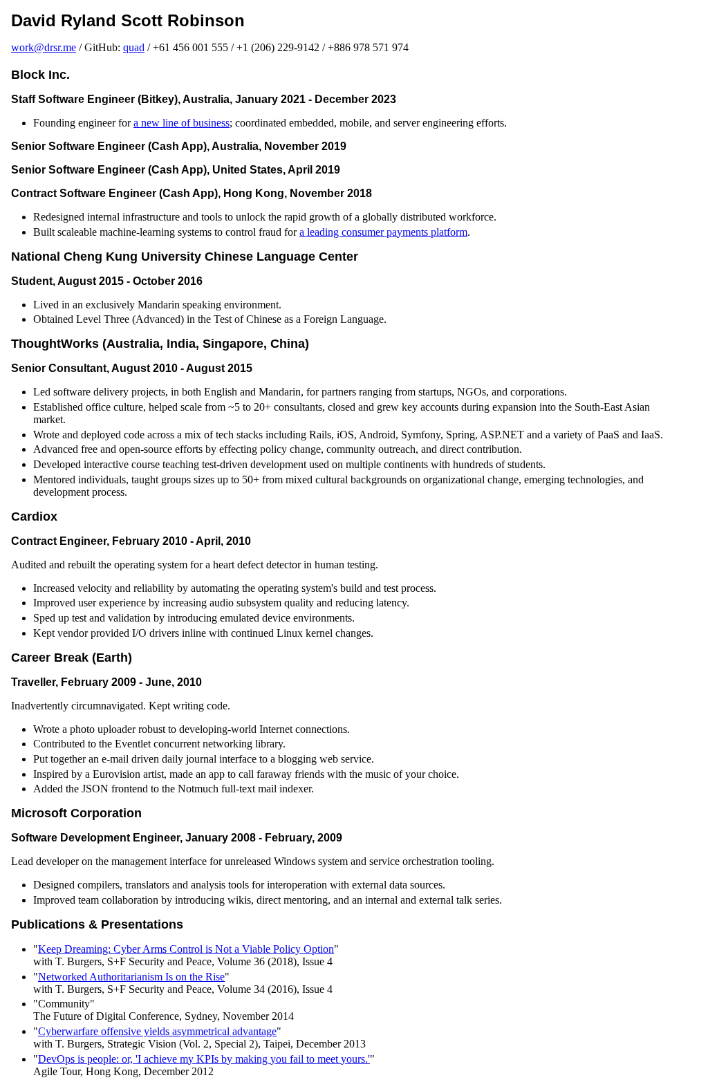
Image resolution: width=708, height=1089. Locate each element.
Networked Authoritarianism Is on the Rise (131, 977)
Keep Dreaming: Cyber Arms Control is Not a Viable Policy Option (186, 949)
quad (134, 47)
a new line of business (181, 123)
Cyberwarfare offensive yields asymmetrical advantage (157, 1031)
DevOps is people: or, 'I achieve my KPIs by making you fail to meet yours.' (204, 1059)
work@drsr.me (43, 47)
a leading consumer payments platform (383, 232)
